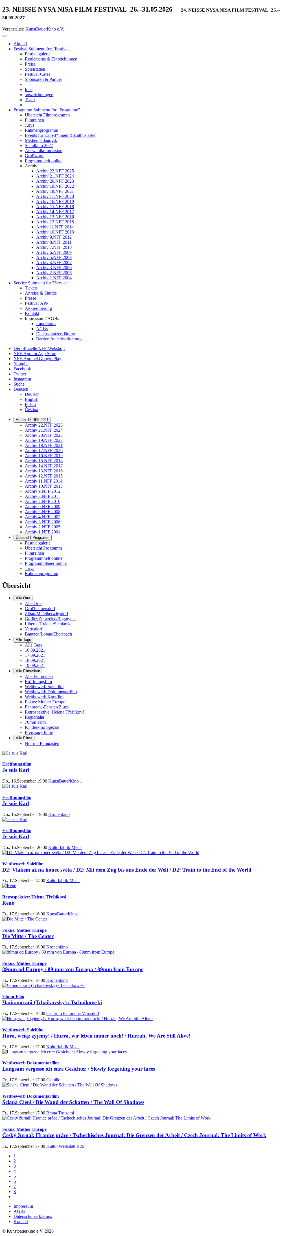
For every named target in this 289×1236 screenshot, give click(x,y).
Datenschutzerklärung (33, 1216)
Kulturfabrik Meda (65, 847)
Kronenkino (59, 814)
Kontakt (21, 1221)
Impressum (23, 1206)
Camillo (53, 1079)
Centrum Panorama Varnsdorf (72, 1013)
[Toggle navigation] (4, 35)
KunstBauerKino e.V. (44, 29)
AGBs (19, 1211)
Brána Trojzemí (60, 1112)
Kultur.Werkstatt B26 (65, 1146)
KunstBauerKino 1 (65, 781)
